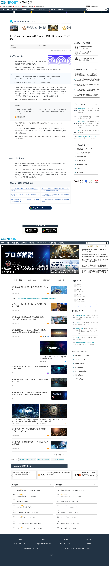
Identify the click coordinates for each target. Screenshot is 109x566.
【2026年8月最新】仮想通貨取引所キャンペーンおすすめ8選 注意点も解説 (36, 298)
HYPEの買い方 (81, 172)
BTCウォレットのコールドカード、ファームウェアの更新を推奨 (53, 420)
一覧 (96, 69)
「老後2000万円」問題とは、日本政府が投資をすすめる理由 (24, 189)
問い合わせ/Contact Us (20, 544)
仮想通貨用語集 (21, 117)
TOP (2, 9)
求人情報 (43, 539)
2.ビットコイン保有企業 (43, 459)
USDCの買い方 (81, 156)
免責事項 (66, 539)
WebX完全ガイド (95, 6)
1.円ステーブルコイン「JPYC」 (27, 459)
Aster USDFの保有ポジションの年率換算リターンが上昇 (58, 473)
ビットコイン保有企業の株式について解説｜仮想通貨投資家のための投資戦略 (55, 195)
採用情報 (61, 9)
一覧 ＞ (106, 246)
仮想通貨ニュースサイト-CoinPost (57, 555)
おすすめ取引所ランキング (86, 59)
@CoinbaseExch (53, 76)
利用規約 (89, 539)
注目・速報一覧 (59, 455)
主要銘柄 (24, 9)
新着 (8, 9)
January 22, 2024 (45, 82)
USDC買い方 (18, 6)
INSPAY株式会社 (82, 109)
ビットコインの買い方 (85, 52)
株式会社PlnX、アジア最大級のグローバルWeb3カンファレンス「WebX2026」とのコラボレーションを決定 (93, 474)
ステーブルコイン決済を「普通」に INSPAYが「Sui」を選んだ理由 (88, 110)
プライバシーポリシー (66, 544)
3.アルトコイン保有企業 (58, 459)
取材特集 (32, 9)
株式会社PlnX (81, 121)
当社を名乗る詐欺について (43, 544)
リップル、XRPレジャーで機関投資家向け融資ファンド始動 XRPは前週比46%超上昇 (25, 420)
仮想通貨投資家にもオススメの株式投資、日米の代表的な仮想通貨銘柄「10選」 (25, 200)
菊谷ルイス (13, 46)
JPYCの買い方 (81, 160)
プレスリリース (41, 9)
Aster (79, 116)
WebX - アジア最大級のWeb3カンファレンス (77, 548)
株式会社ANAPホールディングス (87, 136)
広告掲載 (20, 539)
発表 (15, 47)
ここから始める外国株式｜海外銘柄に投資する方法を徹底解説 (55, 200)
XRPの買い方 (81, 168)
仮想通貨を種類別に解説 (85, 46)
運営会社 (89, 544)
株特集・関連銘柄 (40, 6)
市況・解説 (15, 9)
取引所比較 (52, 9)
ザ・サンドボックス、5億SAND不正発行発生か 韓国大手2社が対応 (53, 357)
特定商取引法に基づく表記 (31, 548)
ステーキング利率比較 (28, 6)
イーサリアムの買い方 (83, 164)
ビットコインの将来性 (7, 6)
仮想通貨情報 (42, 46)
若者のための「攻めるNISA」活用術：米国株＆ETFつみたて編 (25, 195)
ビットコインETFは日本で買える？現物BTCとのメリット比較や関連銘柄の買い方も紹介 (55, 189)
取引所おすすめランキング (84, 149)
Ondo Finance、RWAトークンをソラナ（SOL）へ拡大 (34, 99)
